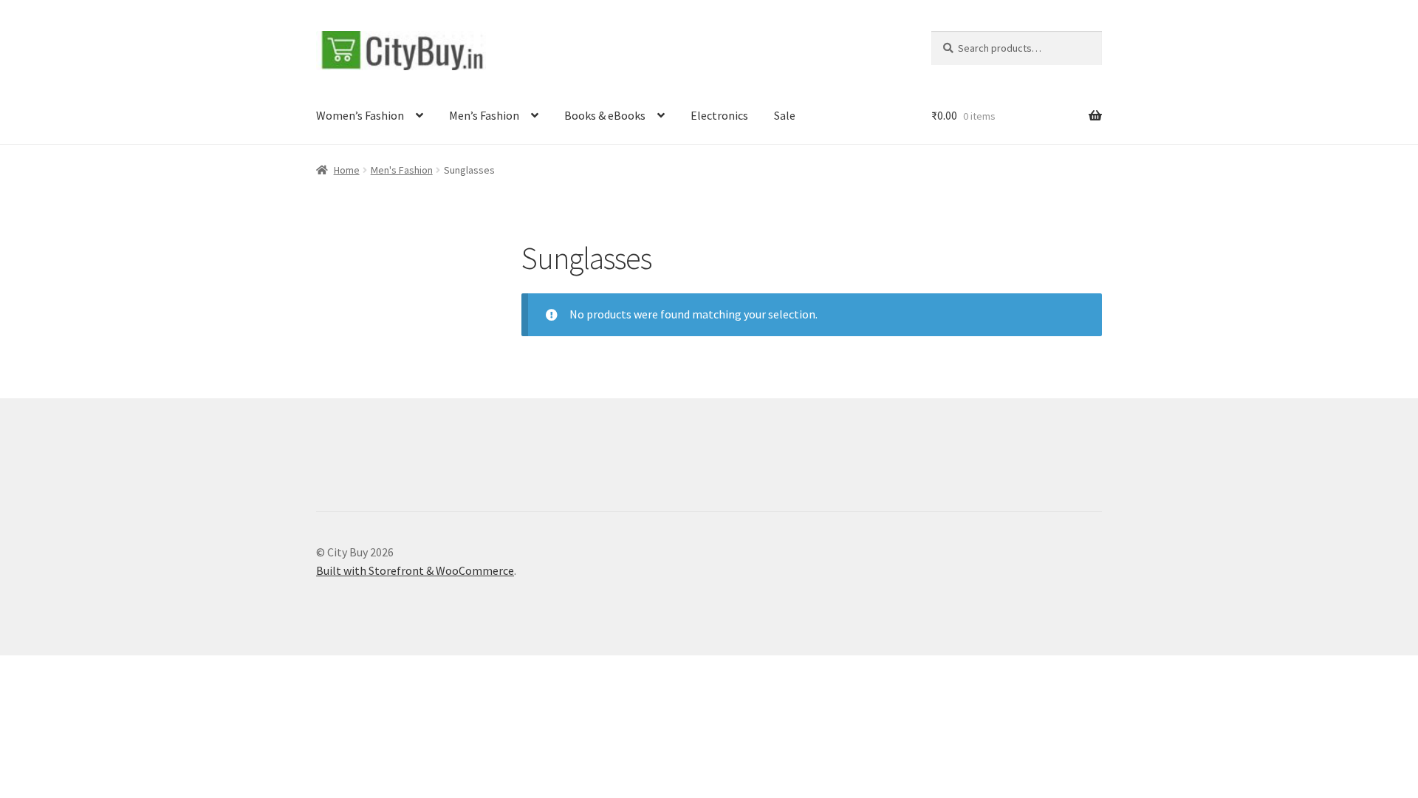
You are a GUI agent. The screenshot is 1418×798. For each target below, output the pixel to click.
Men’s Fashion (484, 115)
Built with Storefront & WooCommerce (415, 570)
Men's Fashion (402, 170)
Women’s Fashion (360, 115)
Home (347, 170)
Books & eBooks (604, 115)
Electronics (719, 115)
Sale (784, 115)
